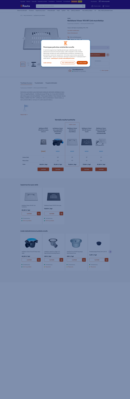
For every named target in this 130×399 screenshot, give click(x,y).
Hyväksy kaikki (82, 62)
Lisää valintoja (47, 62)
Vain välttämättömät (68, 62)
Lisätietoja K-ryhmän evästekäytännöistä (62, 58)
